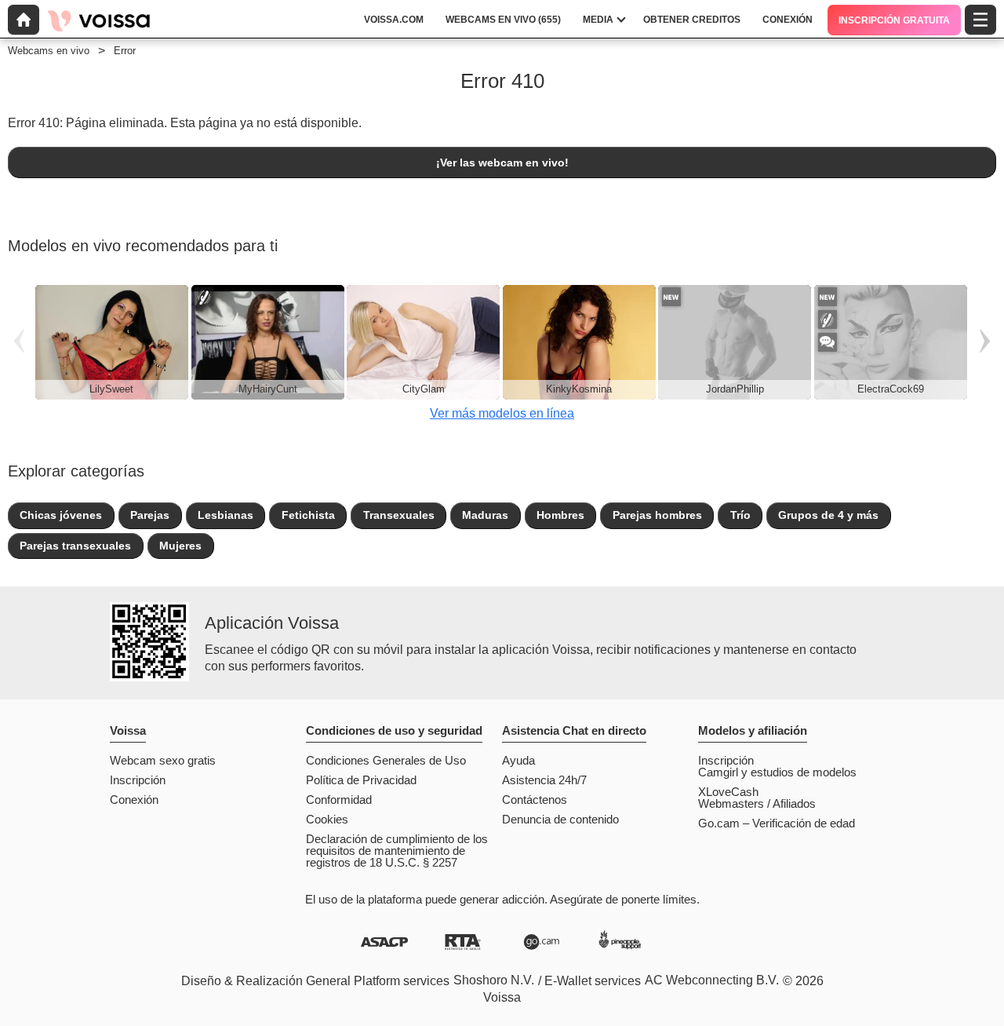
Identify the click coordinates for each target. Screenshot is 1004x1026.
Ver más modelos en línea (502, 413)
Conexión (134, 799)
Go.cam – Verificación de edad (776, 823)
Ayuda (518, 760)
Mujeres (180, 545)
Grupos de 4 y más (828, 515)
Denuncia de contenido (560, 819)
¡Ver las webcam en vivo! (502, 162)
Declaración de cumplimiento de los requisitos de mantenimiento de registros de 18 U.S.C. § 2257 (397, 850)
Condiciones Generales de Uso (386, 760)
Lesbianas (225, 515)
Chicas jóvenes (61, 515)
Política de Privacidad (361, 780)
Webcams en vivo (48, 51)
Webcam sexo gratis (163, 760)
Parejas (149, 515)
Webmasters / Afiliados (757, 803)
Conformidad (339, 799)
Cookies (327, 819)
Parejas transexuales (75, 545)
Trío (740, 515)
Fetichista (308, 515)
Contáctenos (534, 799)
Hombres (560, 515)
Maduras (485, 515)
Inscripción (138, 780)
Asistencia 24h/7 (544, 780)
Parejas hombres (657, 515)
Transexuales (399, 515)
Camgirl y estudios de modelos (777, 772)
